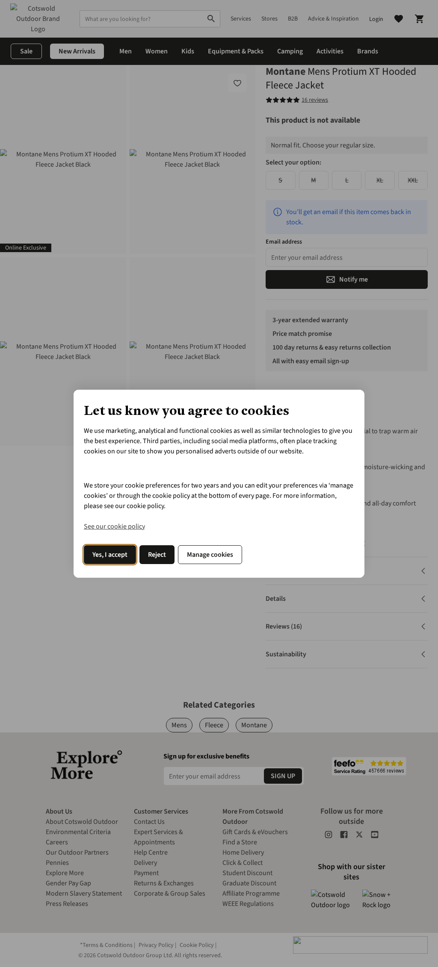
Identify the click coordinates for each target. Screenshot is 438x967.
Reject (157, 554)
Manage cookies (210, 554)
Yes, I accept (109, 554)
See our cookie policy (114, 526)
